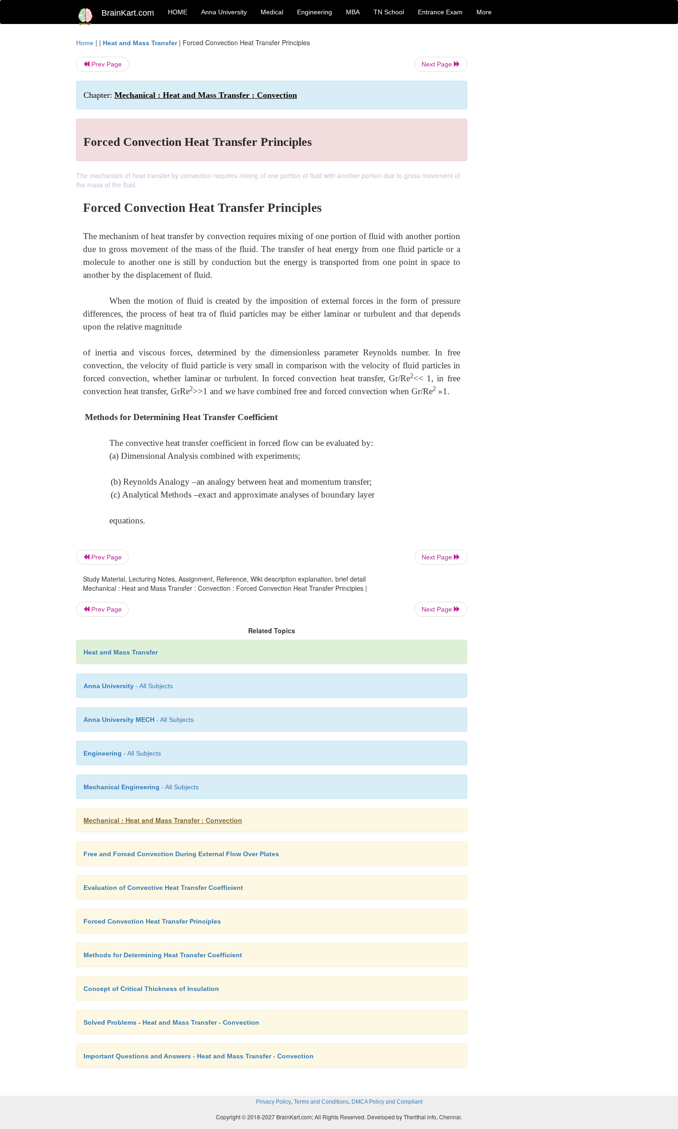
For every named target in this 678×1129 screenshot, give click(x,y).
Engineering (314, 12)
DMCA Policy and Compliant (386, 1102)
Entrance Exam (440, 12)
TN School (389, 12)
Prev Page (105, 64)
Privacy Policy (273, 1102)
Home (85, 43)
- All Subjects (128, 686)
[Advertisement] (541, 176)
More (484, 12)
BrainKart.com (127, 13)
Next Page (438, 64)
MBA (353, 12)
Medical (272, 12)
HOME (177, 12)
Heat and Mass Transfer (140, 43)
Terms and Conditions (321, 1102)
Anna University (224, 12)
